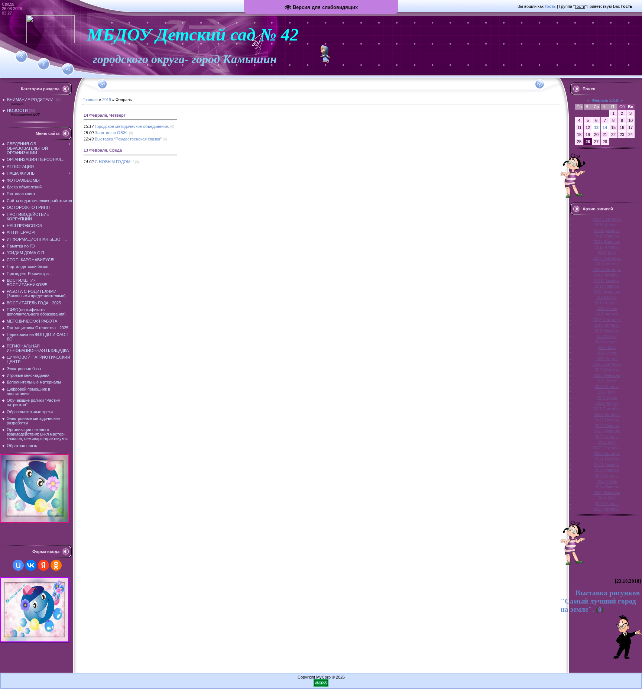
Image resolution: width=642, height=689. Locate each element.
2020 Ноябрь (607, 370)
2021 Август (607, 403)
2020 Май (607, 347)
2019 (106, 99)
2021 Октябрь (607, 414)
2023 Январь (607, 470)
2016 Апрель (607, 225)
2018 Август (607, 264)
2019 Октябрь (607, 325)
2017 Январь (607, 236)
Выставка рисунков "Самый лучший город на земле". (600, 601)
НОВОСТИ (17, 110)
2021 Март (607, 381)
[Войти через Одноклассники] (56, 565)
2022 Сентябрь (607, 448)
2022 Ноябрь (607, 459)
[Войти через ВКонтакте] (30, 565)
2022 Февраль (607, 431)
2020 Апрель (607, 342)
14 (605, 127)
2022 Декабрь (607, 464)
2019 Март (607, 297)
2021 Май (607, 392)
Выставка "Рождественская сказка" (128, 139)
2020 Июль (607, 353)
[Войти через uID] (18, 565)
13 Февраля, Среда (103, 150)
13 (596, 127)
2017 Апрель (607, 247)
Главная (90, 99)
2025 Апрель (607, 503)
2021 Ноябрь (607, 420)
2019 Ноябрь (607, 331)
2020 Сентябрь (607, 364)
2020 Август (607, 358)
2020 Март (607, 336)
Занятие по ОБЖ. (111, 132)
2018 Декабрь (607, 280)
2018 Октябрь (607, 275)
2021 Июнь (607, 397)
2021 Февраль (607, 375)
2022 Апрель (607, 436)
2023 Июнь (607, 481)
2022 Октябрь (607, 453)
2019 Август (607, 314)
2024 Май (607, 498)
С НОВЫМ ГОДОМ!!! (114, 161)
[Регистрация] (43, 64)
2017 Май (607, 252)
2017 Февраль (607, 241)
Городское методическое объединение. (132, 126)
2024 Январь (607, 487)
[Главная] (21, 56)
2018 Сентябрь (607, 269)
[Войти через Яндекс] (43, 565)
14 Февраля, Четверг (105, 115)
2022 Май (607, 442)
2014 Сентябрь (607, 219)
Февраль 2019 (605, 100)
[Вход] (67, 69)
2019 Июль (607, 308)
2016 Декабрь (607, 230)
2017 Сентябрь (607, 258)
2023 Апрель (607, 475)
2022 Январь (607, 425)
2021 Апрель (607, 386)
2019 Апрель (607, 303)
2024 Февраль (607, 492)
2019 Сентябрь (607, 319)
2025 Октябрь (607, 509)
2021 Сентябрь (607, 409)
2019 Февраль (607, 291)
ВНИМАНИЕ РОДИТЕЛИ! (31, 99)
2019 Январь (607, 286)
